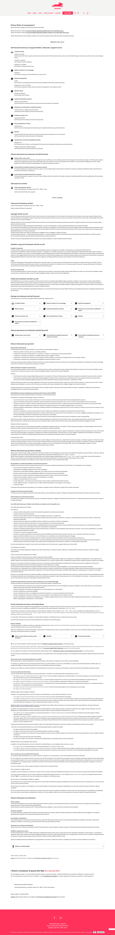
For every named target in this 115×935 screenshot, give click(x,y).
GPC (17, 776)
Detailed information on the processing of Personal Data (67, 651)
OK (95, 932)
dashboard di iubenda (50, 876)
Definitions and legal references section (52, 643)
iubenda (12, 858)
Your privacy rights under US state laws (53, 648)
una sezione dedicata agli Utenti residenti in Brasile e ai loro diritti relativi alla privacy (47, 32)
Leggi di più (101, 932)
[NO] (113, 932)
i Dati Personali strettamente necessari (42, 858)
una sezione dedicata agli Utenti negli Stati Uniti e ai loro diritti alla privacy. (45, 30)
